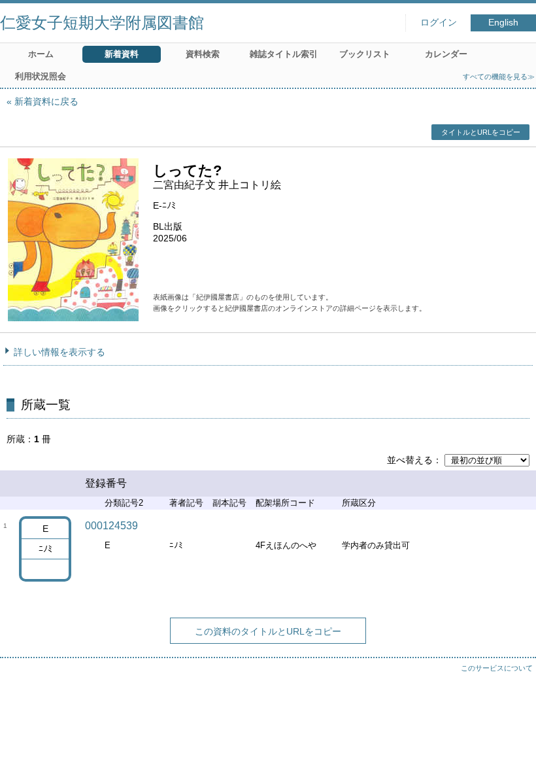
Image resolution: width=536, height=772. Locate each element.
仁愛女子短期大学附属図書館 (102, 22)
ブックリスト (364, 54)
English (503, 22)
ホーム (41, 54)
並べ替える (410, 460)
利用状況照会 (40, 76)
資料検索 (203, 54)
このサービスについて (497, 668)
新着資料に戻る (46, 101)
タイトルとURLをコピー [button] (480, 132)
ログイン (438, 22)
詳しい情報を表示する (59, 352)
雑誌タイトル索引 (284, 54)
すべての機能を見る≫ (499, 76)
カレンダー (446, 54)
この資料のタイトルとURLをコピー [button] (268, 631)
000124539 (111, 525)
